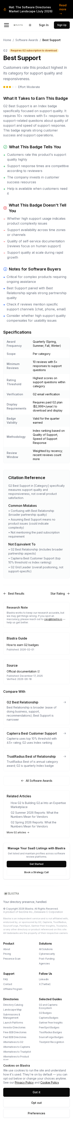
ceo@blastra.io (53, 619)
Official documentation (21, 671)
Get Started (36, 863)
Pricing (7, 953)
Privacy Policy (24, 1082)
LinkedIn (44, 979)
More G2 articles (16, 832)
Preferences (36, 1113)
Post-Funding (46, 958)
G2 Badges (45, 1012)
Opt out (36, 1102)
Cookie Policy (49, 1082)
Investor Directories (14, 1027)
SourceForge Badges (51, 1037)
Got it (36, 1092)
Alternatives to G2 (13, 1042)
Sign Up (62, 25)
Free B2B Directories (15, 1032)
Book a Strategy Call (36, 872)
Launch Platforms (13, 1022)
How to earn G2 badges (23, 645)
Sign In (44, 25)
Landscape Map (12, 1009)
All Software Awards (39, 780)
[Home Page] (18, 25)
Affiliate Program (12, 989)
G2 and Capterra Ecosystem (48, 1006)
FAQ (5, 979)
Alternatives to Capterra (16, 1046)
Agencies (44, 963)
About (6, 949)
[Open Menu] (6, 25)
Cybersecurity (47, 953)
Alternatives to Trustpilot (17, 1051)
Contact (7, 984)
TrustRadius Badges (50, 1032)
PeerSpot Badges (49, 1027)
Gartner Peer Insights (51, 1022)
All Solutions (46, 949)
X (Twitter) (44, 984)
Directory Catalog (13, 1004)
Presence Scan (11, 958)
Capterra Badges (48, 1017)
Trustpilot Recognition (51, 1042)
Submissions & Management (11, 1016)
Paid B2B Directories (14, 1037)
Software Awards (26, 40)
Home (7, 40)
